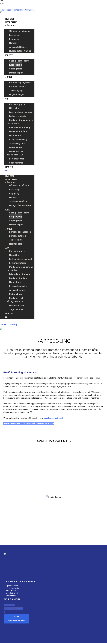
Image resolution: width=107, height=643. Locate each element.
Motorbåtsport (16, 72)
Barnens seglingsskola (20, 82)
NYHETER (9, 19)
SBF (7, 99)
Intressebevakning (18, 139)
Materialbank (15, 147)
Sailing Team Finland (19, 60)
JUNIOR (9, 77)
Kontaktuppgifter (17, 104)
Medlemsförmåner (18, 131)
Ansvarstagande (17, 143)
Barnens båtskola (17, 86)
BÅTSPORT (10, 25)
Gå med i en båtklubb (19, 31)
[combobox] (11, 4)
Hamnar (13, 43)
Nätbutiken (14, 108)
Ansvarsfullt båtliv (18, 47)
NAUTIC (9, 167)
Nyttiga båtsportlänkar (20, 51)
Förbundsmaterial (17, 116)
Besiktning (14, 35)
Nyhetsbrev (15, 135)
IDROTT (9, 55)
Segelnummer (16, 162)
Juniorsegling (16, 90)
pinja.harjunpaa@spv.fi (53, 418)
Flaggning (14, 39)
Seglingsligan (15, 68)
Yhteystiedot (11, 595)
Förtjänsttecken (16, 158)
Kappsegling (15, 64)
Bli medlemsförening (19, 127)
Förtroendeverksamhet (20, 112)
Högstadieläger (16, 94)
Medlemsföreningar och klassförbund (20, 122)
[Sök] (1, 7)
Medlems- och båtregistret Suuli (15, 153)
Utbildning (11, 22)
